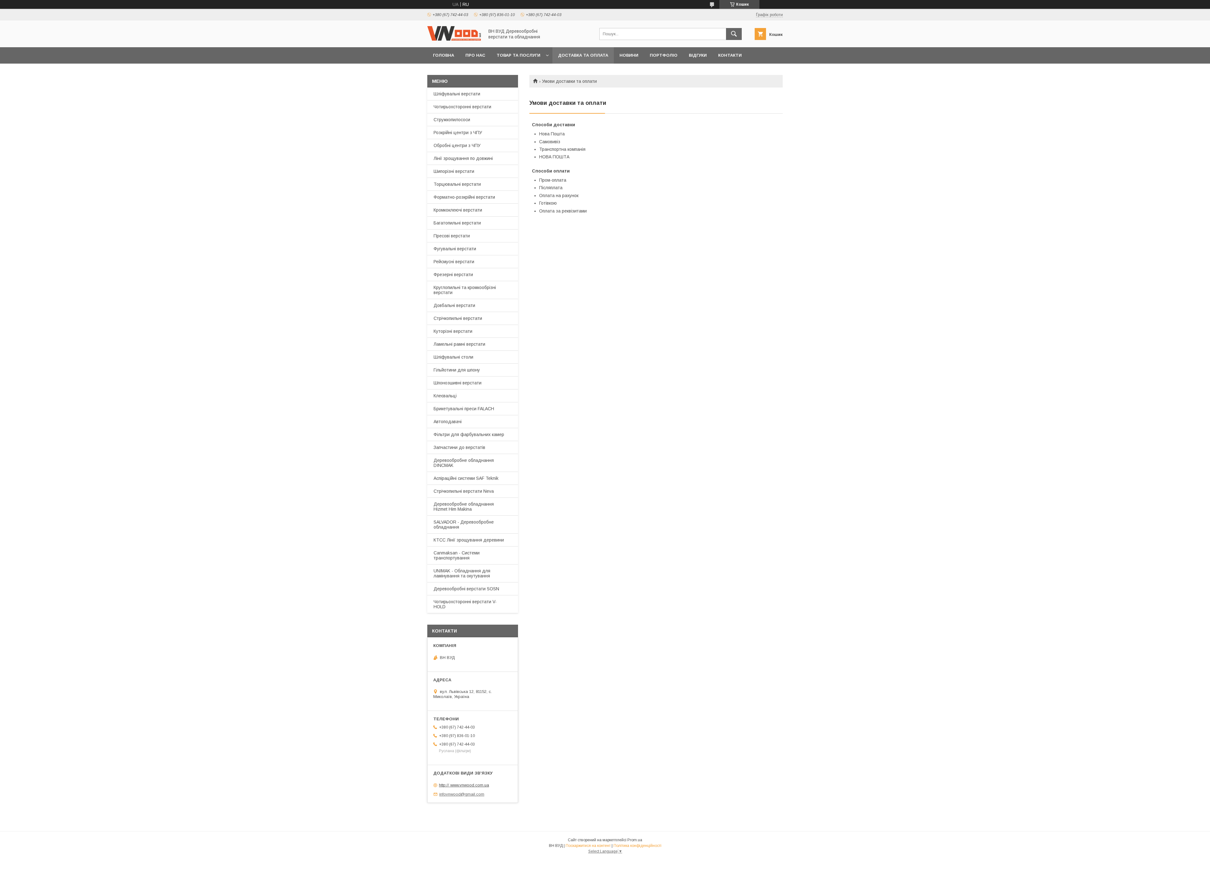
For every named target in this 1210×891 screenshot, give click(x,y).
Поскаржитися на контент (588, 845)
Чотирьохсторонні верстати (462, 106)
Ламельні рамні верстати (459, 344)
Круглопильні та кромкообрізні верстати (465, 290)
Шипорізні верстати (454, 171)
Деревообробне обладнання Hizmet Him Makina (464, 507)
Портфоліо (663, 55)
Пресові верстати (452, 235)
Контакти (730, 55)
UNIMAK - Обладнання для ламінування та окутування (462, 573)
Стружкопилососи (452, 119)
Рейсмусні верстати (454, 261)
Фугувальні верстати (455, 248)
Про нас (475, 55)
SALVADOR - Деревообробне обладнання (464, 524)
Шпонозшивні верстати (457, 382)
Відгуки (698, 55)
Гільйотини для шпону (457, 369)
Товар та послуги (518, 55)
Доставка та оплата (583, 55)
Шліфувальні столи (453, 357)
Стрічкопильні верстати (458, 318)
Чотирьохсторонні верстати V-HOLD (465, 604)
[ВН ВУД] (454, 39)
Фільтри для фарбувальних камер (469, 434)
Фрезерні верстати (453, 274)
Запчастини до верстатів (459, 447)
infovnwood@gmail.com (461, 794)
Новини (628, 55)
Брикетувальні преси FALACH (464, 408)
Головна (443, 55)
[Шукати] (734, 34)
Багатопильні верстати (457, 222)
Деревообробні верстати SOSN (466, 588)
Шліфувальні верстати (457, 93)
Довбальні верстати (454, 305)
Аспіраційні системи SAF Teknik (466, 478)
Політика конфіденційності (637, 845)
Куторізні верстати (453, 331)
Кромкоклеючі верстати (458, 210)
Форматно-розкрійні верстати (464, 197)
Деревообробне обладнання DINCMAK (464, 463)
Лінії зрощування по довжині (463, 158)
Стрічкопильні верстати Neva (464, 491)
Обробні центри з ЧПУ (457, 145)
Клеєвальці (445, 395)
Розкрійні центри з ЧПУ (458, 132)
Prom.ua (634, 840)
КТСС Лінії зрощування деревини (469, 539)
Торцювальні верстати (457, 184)
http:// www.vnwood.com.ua (464, 785)
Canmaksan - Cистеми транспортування (457, 555)
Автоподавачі (448, 421)
